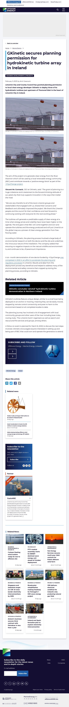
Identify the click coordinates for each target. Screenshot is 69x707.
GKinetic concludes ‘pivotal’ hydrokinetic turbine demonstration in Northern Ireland (32, 290)
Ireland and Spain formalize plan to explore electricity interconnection (34, 624)
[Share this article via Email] (19, 383)
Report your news (38, 689)
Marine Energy (16, 48)
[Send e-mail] (22, 683)
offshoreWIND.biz (28, 2)
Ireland (20, 371)
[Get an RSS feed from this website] (26, 683)
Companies (61, 663)
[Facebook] (24, 465)
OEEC (63, 660)
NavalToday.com (56, 2)
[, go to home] (9, 10)
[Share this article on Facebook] (15, 383)
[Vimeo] (18, 683)
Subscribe (14, 460)
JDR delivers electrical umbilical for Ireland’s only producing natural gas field (54, 590)
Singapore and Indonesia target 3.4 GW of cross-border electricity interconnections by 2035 (14, 590)
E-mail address (9, 668)
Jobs (49, 663)
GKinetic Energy (10, 371)
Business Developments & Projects (19, 76)
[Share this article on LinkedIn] (6, 383)
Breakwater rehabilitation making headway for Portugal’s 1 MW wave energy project (34, 590)
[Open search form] (58, 9)
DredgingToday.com (42, 2)
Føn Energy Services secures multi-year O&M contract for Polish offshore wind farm (53, 556)
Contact (63, 689)
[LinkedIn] (29, 465)
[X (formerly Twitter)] (26, 465)
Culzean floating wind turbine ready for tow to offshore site (14, 556)
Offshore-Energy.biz (13, 2)
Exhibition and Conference (15, 5)
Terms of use (57, 689)
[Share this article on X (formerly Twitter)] (11, 383)
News (48, 660)
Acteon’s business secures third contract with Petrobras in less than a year (15, 623)
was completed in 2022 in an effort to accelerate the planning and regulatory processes (34, 260)
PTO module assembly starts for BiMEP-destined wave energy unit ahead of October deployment (34, 556)
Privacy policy (48, 689)
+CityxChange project (14, 184)
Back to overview (12, 43)
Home (7, 48)
